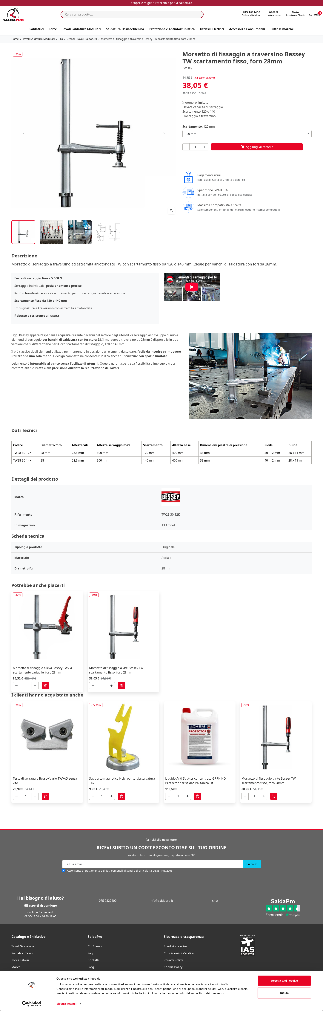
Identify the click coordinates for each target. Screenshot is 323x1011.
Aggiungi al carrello (257, 147)
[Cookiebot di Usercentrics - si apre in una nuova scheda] (31, 1004)
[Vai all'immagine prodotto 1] (23, 232)
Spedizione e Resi (176, 946)
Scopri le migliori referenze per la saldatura (161, 3)
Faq (90, 953)
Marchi (16, 967)
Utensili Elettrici (212, 29)
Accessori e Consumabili (247, 29)
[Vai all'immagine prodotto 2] (51, 232)
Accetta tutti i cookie (284, 980)
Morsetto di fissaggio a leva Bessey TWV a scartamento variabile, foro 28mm (42, 670)
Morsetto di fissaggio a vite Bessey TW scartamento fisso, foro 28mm (116, 670)
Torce (53, 29)
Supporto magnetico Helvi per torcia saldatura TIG (122, 780)
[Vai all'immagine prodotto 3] (80, 232)
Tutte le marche (282, 29)
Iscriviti (252, 864)
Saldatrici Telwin (22, 953)
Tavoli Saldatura (22, 946)
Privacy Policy (173, 960)
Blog (91, 967)
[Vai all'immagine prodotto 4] (108, 232)
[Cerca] (199, 14)
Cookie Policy (173, 967)
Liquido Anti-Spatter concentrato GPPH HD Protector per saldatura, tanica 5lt (195, 780)
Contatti (93, 960)
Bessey (187, 68)
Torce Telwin (20, 960)
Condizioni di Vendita (179, 953)
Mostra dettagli (66, 1003)
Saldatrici (37, 29)
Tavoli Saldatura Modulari (81, 29)
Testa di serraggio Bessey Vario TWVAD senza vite (45, 780)
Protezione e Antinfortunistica (172, 29)
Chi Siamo (95, 946)
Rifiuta (284, 992)
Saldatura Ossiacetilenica (125, 29)
